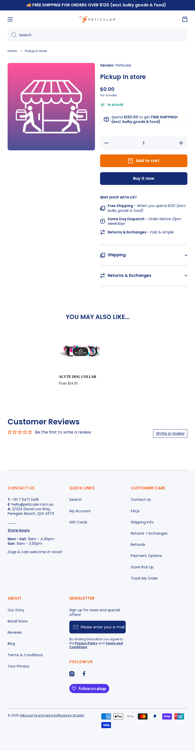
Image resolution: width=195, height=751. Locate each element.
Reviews (15, 632)
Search (75, 499)
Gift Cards (78, 522)
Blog (11, 643)
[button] (184, 19)
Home (12, 51)
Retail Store (18, 621)
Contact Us (141, 499)
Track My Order (144, 578)
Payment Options (146, 555)
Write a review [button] (170, 433)
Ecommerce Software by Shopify (59, 715)
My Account (80, 511)
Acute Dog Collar (77, 377)
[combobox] (97, 35)
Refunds (138, 544)
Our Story (16, 610)
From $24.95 (68, 383)
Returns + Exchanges (149, 533)
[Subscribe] (119, 627)
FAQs (135, 511)
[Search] (12, 35)
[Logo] (97, 19)
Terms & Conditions (25, 655)
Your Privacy (18, 666)
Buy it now (143, 178)
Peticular (26, 715)
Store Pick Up (142, 567)
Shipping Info (142, 522)
